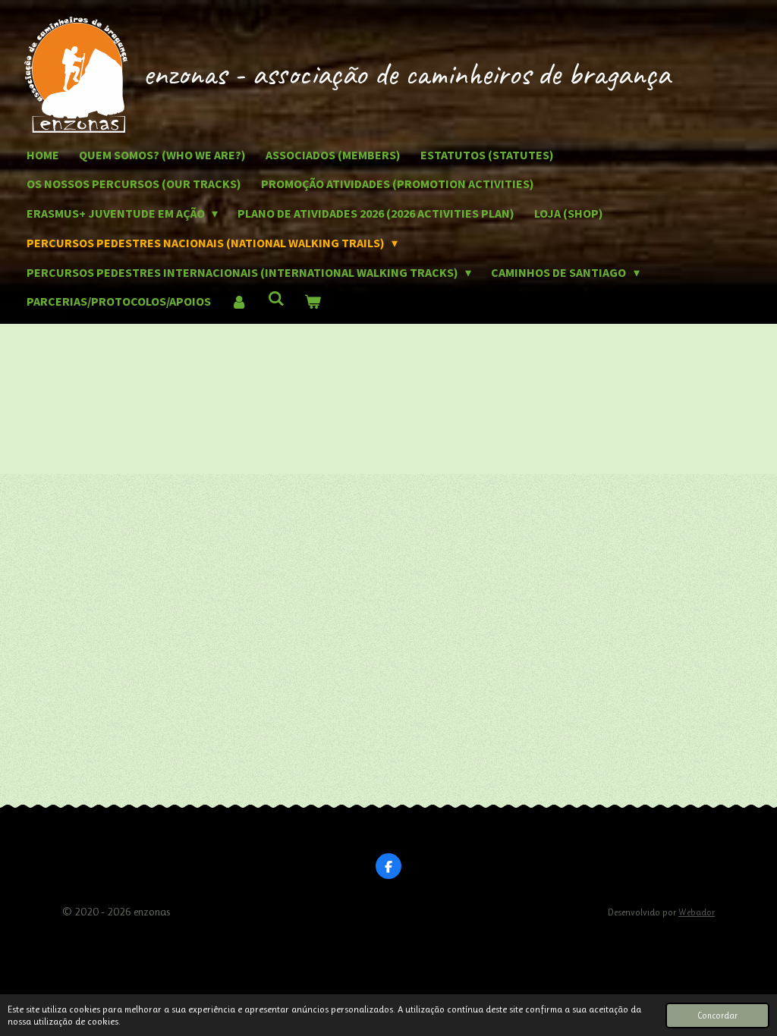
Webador (696, 912)
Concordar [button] (717, 1015)
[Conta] (239, 301)
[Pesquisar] (275, 298)
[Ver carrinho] (312, 301)
